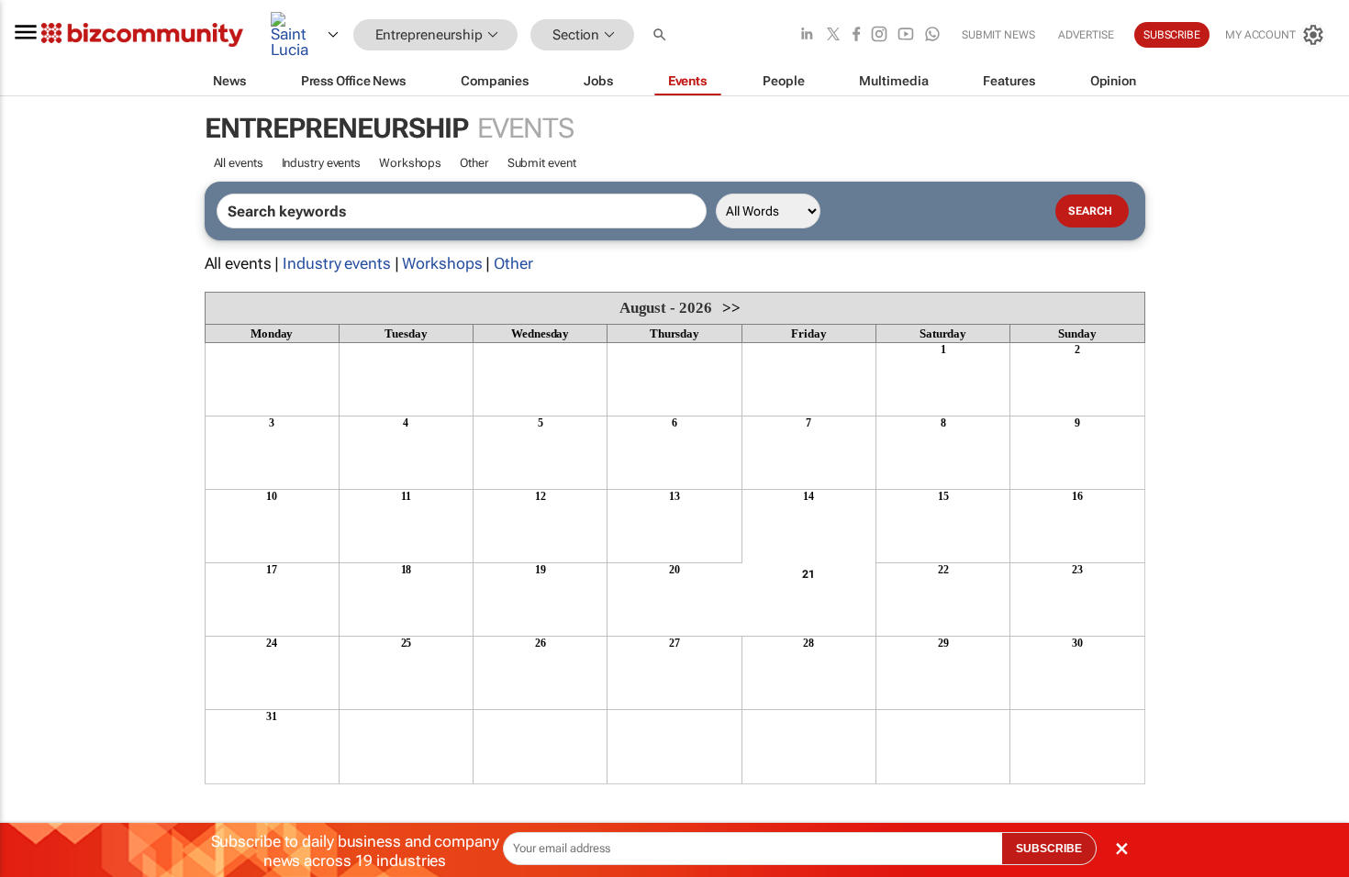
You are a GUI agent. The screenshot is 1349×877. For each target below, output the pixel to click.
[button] (661, 35)
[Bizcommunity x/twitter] (833, 35)
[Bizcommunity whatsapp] (932, 35)
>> (731, 307)
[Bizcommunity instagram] (879, 35)
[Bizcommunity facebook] (856, 35)
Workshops (410, 163)
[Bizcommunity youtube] (906, 35)
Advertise (1086, 34)
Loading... (239, 793)
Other (474, 163)
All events (238, 163)
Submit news (998, 34)
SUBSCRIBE (1049, 848)
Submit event (541, 163)
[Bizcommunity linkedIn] (807, 35)
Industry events (322, 163)
